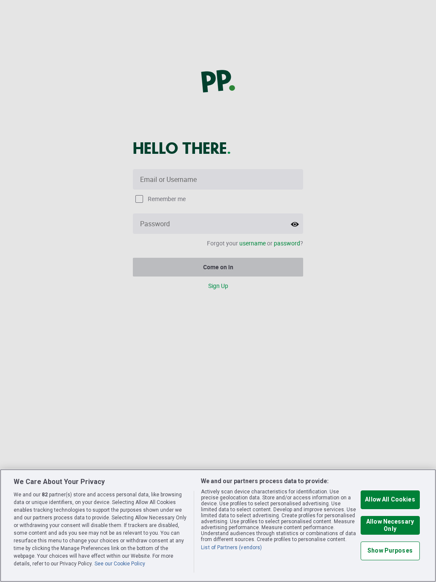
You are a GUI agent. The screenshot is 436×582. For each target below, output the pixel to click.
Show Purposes (390, 550)
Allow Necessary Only (390, 525)
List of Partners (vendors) (231, 547)
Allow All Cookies (390, 499)
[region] (218, 525)
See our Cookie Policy (120, 564)
